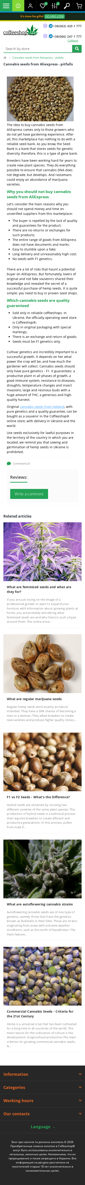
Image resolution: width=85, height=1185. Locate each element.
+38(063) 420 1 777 (67, 26)
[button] (30, 5)
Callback (73, 40)
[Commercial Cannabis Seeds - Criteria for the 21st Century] (42, 976)
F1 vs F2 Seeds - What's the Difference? (38, 797)
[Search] (77, 49)
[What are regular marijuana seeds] (42, 663)
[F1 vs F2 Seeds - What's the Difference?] (42, 761)
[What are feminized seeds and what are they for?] (42, 551)
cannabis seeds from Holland (42, 406)
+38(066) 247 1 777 (67, 36)
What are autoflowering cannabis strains (40, 904)
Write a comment (29, 493)
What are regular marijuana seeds (34, 699)
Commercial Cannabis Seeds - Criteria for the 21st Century (40, 1013)
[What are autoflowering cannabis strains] (42, 869)
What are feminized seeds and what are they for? (39, 589)
